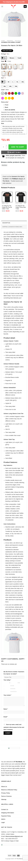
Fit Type (3, 54)
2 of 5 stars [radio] (14, 682)
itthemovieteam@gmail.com (14, 836)
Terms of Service (6, 796)
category (17, 179)
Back (6, 107)
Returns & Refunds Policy (9, 790)
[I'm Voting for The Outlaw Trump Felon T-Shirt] (21, 197)
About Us (4, 786)
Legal (3, 822)
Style (3, 61)
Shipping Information (7, 813)
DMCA (3, 819)
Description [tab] (6, 222)
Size (2, 78)
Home (3, 40)
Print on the (4, 102)
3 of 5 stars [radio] (7, 685)
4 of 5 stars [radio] (7, 688)
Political (18, 40)
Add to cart (17, 147)
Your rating (7, 680)
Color (3, 89)
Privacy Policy (5, 793)
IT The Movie (18, 761)
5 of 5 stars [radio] (7, 691)
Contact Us (4, 809)
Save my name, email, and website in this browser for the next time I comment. (14, 727)
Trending (10, 40)
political (4, 165)
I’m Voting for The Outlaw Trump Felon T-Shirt (21, 207)
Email (6, 716)
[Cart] (25, 6)
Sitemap (3, 799)
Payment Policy (6, 816)
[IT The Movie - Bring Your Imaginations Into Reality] (13, 6)
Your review (7, 695)
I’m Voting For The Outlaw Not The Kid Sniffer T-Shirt (7, 207)
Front (6, 105)
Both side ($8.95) (10, 109)
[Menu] (2, 6)
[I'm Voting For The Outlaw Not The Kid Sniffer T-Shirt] (7, 197)
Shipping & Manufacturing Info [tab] (12, 226)
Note (2, 123)
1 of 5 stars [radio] (6, 682)
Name (6, 709)
